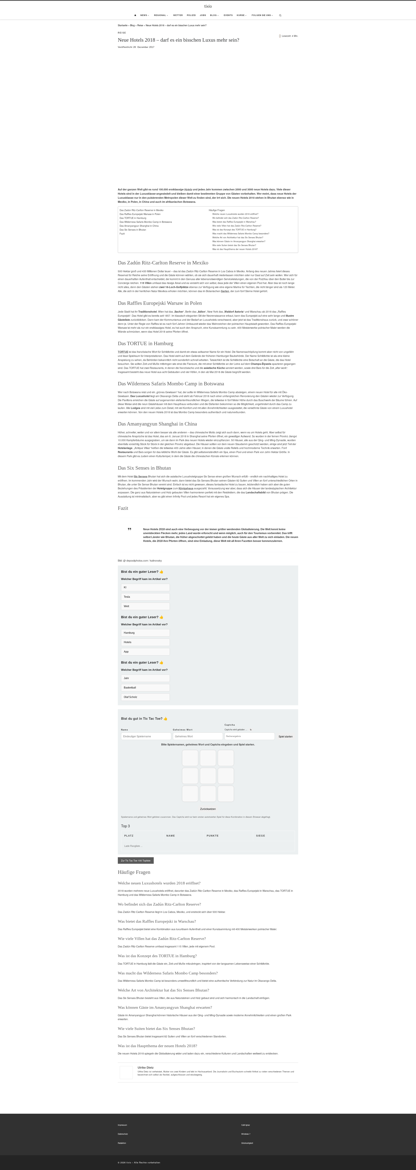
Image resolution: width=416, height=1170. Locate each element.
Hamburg (129, 632)
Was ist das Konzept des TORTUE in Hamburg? (234, 229)
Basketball (130, 687)
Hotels (188, 189)
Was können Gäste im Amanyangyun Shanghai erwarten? (238, 241)
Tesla (127, 596)
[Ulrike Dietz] (126, 1072)
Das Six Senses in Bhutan (133, 229)
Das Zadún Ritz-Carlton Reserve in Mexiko (141, 210)
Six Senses (140, 476)
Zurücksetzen (208, 809)
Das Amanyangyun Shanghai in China (139, 225)
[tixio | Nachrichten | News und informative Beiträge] (208, 5)
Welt (126, 606)
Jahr (126, 678)
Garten (225, 291)
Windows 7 (245, 1134)
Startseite (123, 25)
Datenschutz (123, 1134)
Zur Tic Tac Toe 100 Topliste (135, 860)
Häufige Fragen (217, 210)
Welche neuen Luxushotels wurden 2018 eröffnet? (235, 214)
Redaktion (122, 1143)
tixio (128, 1162)
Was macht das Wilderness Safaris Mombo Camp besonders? (240, 233)
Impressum (122, 1125)
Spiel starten (286, 736)
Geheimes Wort (183, 730)
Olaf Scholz (130, 697)
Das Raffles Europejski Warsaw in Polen (140, 214)
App (126, 651)
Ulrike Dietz (146, 1067)
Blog (132, 25)
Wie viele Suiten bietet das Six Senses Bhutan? (234, 245)
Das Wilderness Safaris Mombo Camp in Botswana (146, 221)
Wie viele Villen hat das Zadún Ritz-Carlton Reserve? (236, 225)
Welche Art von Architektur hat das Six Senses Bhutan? (237, 237)
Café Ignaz (245, 1125)
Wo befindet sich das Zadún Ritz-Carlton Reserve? (235, 217)
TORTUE (123, 352)
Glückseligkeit (247, 1143)
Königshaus (186, 488)
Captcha (230, 725)
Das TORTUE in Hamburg (133, 218)
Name (124, 730)
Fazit (122, 233)
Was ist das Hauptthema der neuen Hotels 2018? (235, 249)
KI (125, 587)
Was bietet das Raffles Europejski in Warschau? (234, 221)
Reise (140, 25)
